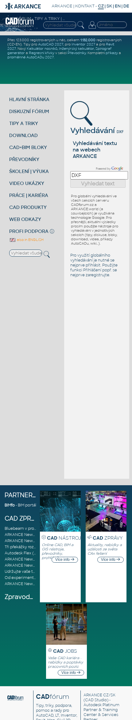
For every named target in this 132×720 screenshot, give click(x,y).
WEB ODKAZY (25, 219)
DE (126, 6)
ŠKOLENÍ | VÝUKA (29, 171)
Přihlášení (92, 270)
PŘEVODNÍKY (24, 159)
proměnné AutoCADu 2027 (30, 57)
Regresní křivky (41, 53)
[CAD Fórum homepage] (19, 26)
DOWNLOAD (23, 135)
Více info (63, 559)
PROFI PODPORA (29, 231)
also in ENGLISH (30, 240)
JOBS (65, 651)
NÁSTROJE (65, 538)
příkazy (112, 53)
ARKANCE (62, 6)
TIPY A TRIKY (23, 123)
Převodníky (77, 53)
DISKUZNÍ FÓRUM (29, 111)
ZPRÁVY (108, 538)
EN (118, 6)
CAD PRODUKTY (28, 207)
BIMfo (10, 505)
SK (109, 6)
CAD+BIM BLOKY (28, 147)
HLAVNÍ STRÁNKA (29, 99)
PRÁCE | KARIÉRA (28, 195)
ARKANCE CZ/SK (99, 695)
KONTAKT (85, 6)
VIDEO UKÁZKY (26, 183)
